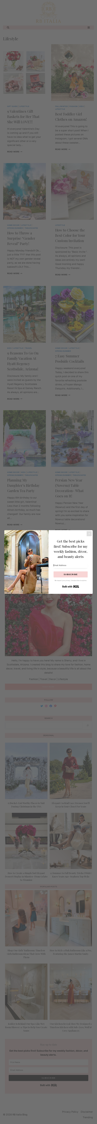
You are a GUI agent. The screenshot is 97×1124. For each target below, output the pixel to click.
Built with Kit (70, 586)
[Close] (89, 533)
